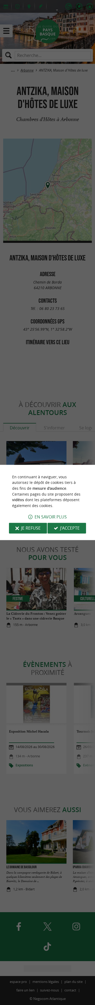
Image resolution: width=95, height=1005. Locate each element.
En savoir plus (51, 517)
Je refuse (31, 528)
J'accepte (70, 528)
